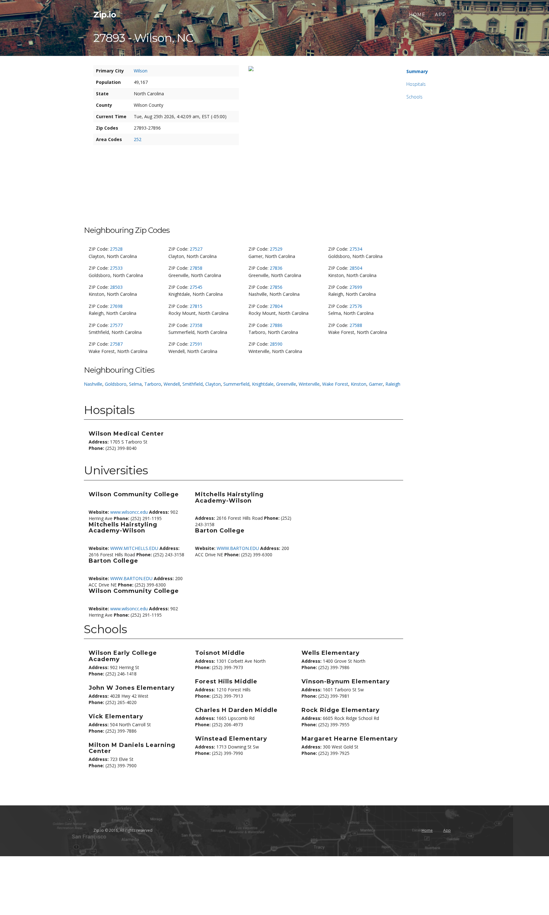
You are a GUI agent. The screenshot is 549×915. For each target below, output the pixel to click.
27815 (196, 306)
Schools (414, 97)
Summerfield (236, 384)
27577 (116, 325)
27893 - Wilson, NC (143, 38)
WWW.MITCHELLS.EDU (134, 548)
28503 (116, 287)
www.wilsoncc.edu (129, 512)
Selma (135, 384)
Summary (417, 71)
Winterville (309, 384)
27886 (276, 325)
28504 (355, 268)
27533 (116, 268)
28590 (276, 344)
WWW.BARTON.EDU (131, 578)
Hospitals (416, 84)
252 (137, 139)
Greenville (286, 384)
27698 (116, 306)
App (440, 14)
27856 (276, 287)
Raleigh (392, 384)
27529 (276, 249)
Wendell (172, 384)
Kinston (358, 384)
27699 (355, 287)
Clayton (213, 384)
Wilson (140, 71)
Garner (376, 384)
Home (417, 14)
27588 (355, 325)
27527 (196, 249)
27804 (276, 306)
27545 (196, 287)
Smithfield (192, 384)
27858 (196, 268)
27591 (196, 344)
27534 (355, 249)
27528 (116, 249)
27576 (355, 306)
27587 (116, 344)
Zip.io (104, 15)
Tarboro (152, 384)
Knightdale (263, 384)
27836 (276, 268)
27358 (196, 325)
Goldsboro (115, 384)
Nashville (93, 384)
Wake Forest (335, 384)
